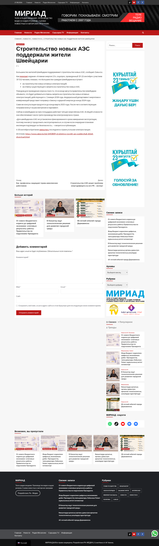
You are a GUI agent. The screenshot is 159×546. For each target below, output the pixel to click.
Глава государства (109, 486)
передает (24, 76)
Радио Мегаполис (49, 2)
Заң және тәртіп (123, 490)
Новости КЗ (20, 44)
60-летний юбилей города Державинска (124, 259)
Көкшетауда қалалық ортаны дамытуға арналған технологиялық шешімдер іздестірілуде (123, 252)
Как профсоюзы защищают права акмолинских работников (37, 183)
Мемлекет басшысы (110, 495)
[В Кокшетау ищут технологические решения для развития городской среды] (59, 208)
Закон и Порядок (109, 490)
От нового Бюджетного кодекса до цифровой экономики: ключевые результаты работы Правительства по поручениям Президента (123, 223)
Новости (37, 2)
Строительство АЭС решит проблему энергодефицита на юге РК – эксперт (87, 183)
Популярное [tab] (125, 322)
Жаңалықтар (125, 350)
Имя (18, 287)
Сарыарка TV (63, 2)
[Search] (143, 33)
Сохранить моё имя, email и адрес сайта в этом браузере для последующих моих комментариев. (59, 306)
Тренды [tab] (112, 327)
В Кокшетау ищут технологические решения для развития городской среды (125, 244)
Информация (75, 2)
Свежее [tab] (112, 322)
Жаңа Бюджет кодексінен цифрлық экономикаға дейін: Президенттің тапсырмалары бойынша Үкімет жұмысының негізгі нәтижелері (122, 235)
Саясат (131, 350)
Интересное (136, 490)
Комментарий (22, 257)
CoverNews (98, 542)
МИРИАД (30, 13)
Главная (29, 2)
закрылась (44, 129)
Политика (28, 215)
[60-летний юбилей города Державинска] (90, 208)
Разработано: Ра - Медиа (28, 493)
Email (63, 287)
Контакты (85, 2)
